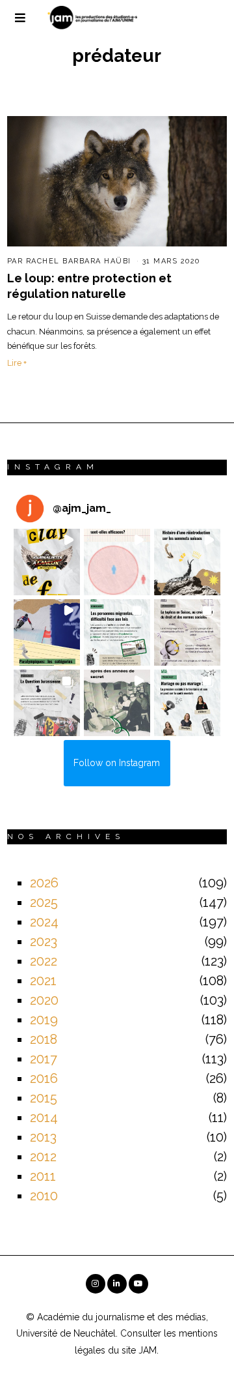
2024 (44, 922)
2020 (44, 1000)
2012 (43, 1156)
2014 (44, 1117)
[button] (47, 562)
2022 (43, 961)
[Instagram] (95, 1284)
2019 (44, 1020)
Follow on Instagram (116, 763)
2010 (44, 1196)
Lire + (17, 363)
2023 (43, 941)
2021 (43, 980)
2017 (43, 1059)
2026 (44, 883)
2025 (44, 902)
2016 (44, 1078)
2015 (43, 1098)
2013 (43, 1137)
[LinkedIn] (117, 1284)
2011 (43, 1176)
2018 (43, 1039)
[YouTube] (138, 1284)
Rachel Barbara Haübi (78, 261)
